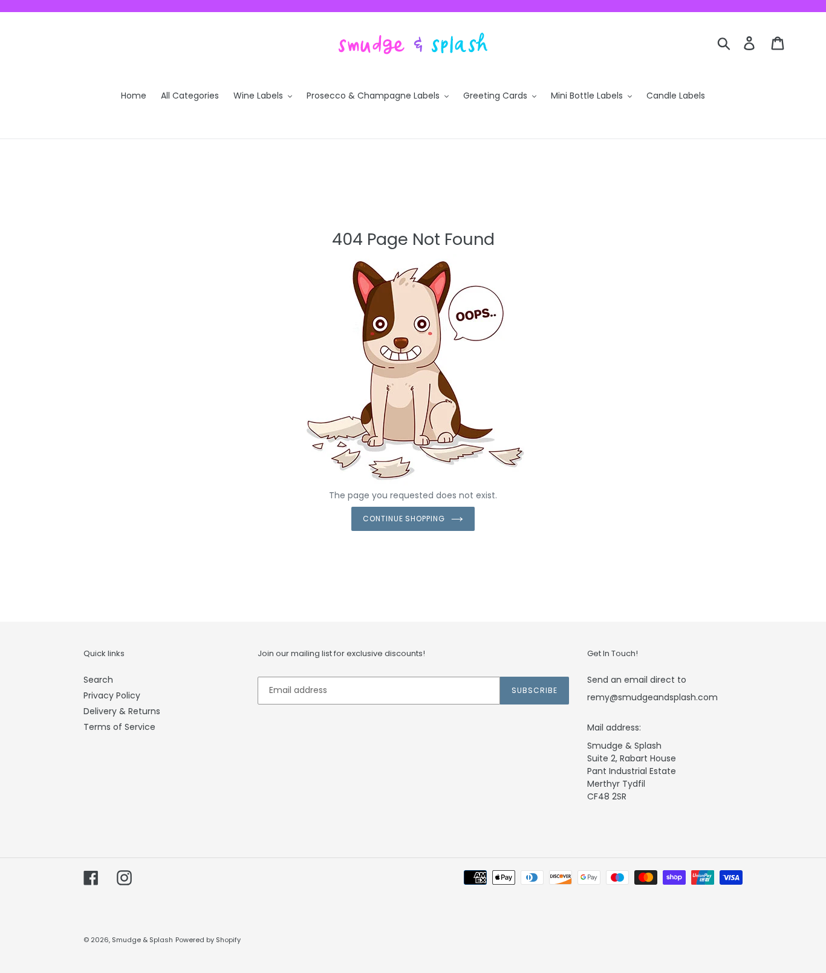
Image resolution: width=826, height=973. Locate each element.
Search (98, 680)
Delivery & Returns (121, 711)
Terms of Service (119, 727)
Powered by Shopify (208, 940)
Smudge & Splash (142, 940)
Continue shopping (404, 518)
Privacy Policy (111, 695)
